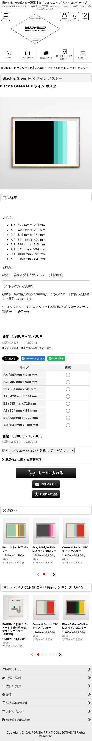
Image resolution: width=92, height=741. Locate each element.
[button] (5, 16)
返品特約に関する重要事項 (23, 459)
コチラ (19, 311)
